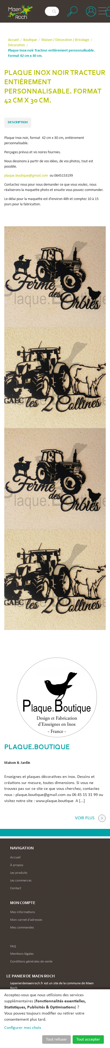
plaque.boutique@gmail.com (26, 176)
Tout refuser (56, 1039)
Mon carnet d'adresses (26, 920)
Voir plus (85, 818)
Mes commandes (22, 927)
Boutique (30, 40)
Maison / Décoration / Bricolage (65, 40)
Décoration (16, 45)
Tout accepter (88, 1039)
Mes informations (22, 912)
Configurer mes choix (22, 1028)
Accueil (13, 40)
